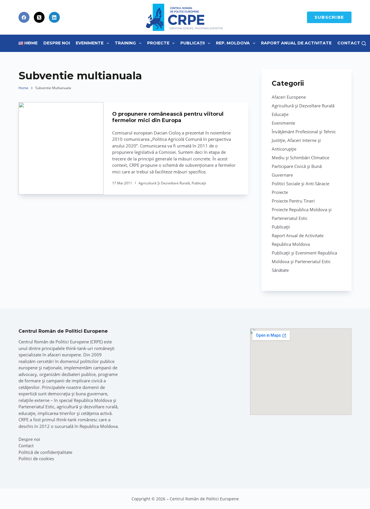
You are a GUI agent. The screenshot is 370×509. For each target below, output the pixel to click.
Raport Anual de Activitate (296, 43)
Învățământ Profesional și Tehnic (304, 131)
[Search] (364, 43)
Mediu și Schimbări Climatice (300, 157)
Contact (348, 43)
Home (31, 43)
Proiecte (158, 43)
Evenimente (89, 43)
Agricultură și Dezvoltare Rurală (164, 183)
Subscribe (329, 17)
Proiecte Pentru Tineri (293, 201)
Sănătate (280, 270)
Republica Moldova (291, 244)
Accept (33, 491)
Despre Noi (56, 43)
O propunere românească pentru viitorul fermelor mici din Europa (167, 117)
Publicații (192, 43)
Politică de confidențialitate (45, 452)
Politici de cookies (36, 458)
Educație (280, 114)
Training (125, 43)
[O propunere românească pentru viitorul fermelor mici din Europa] (60, 148)
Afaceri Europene (289, 97)
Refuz (69, 491)
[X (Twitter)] (39, 17)
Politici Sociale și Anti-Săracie (300, 183)
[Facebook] (23, 17)
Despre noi (29, 439)
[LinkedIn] (54, 17)
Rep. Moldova (233, 43)
